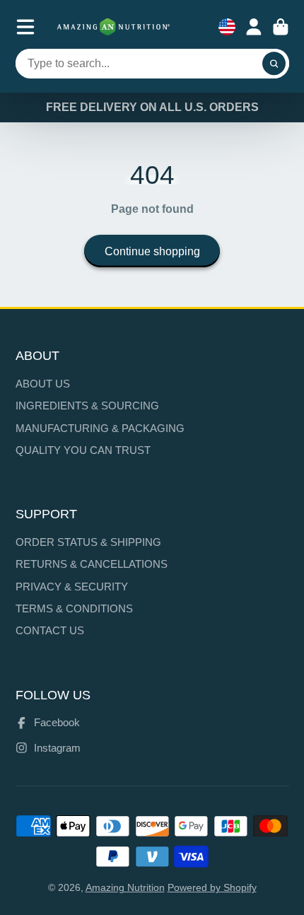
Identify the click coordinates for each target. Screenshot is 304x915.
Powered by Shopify (212, 887)
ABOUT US (43, 384)
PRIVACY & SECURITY (72, 587)
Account (253, 26)
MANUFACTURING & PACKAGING (100, 428)
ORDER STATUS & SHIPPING (88, 542)
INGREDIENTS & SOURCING (87, 406)
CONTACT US (50, 630)
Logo (113, 27)
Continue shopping (152, 251)
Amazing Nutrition (125, 887)
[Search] (274, 64)
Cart (280, 26)
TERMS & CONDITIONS (74, 608)
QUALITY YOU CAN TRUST (83, 450)
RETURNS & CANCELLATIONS (92, 564)
